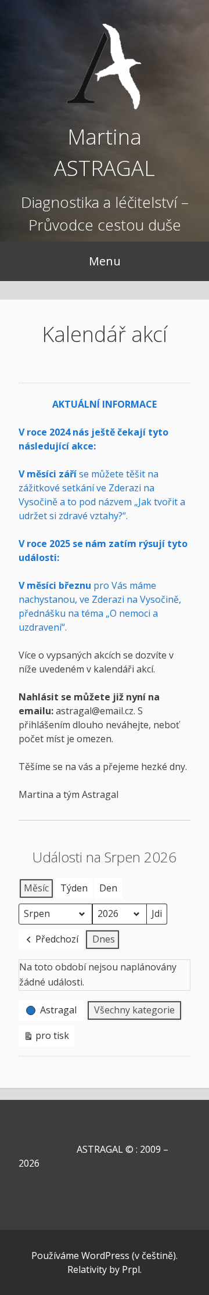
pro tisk (46, 1037)
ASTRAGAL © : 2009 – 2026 (93, 1156)
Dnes (103, 939)
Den (108, 888)
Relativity (87, 1269)
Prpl (131, 1269)
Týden (74, 888)
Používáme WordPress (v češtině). (104, 1255)
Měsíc (36, 888)
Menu (105, 261)
